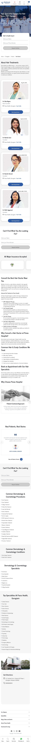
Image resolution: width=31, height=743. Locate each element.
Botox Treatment (5, 511)
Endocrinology (5, 644)
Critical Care (4, 636)
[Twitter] (14, 731)
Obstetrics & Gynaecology (7, 613)
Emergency (14, 4)
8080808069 (9, 683)
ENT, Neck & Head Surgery (7, 624)
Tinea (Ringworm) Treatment (8, 529)
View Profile (18, 106)
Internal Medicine (5, 626)
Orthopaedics (5, 611)
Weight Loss (4, 583)
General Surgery (5, 617)
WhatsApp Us (21, 741)
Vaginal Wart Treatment (7, 538)
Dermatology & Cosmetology (8, 622)
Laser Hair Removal (6, 509)
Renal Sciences (5, 615)
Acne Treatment (5, 502)
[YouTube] (19, 731)
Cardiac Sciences (5, 601)
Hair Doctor (4, 571)
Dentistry (4, 629)
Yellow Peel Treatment (6, 507)
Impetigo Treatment (6, 534)
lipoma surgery (5, 516)
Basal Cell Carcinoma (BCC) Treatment (10, 536)
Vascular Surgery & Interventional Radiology (11, 649)
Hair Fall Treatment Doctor (7, 578)
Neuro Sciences (5, 606)
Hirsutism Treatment (6, 541)
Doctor (12, 56)
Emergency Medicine (6, 642)
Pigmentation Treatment (7, 522)
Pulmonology (5, 638)
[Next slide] (29, 401)
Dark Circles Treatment (6, 557)
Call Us (28, 741)
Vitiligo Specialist (5, 587)
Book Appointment (15, 112)
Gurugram (7, 56)
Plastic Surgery (5, 619)
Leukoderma (4, 580)
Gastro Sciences (5, 608)
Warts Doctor (5, 576)
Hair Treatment (5, 500)
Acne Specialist (5, 574)
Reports (20, 4)
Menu (3, 741)
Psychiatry (4, 633)
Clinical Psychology (6, 631)
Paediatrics (4, 640)
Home (2, 56)
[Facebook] (11, 731)
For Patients (4, 712)
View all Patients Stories (13, 459)
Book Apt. (14, 741)
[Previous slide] (1, 401)
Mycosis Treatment (6, 525)
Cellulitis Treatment (6, 531)
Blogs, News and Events (6, 719)
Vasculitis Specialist (6, 585)
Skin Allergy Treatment (6, 555)
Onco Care (4, 604)
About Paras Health (5, 723)
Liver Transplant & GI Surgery (8, 647)
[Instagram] (16, 731)
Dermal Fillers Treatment (7, 520)
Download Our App (5, 727)
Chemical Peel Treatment (7, 514)
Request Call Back (15, 48)
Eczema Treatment (6, 527)
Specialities (3, 716)
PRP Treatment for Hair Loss (8, 518)
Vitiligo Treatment (5, 504)
